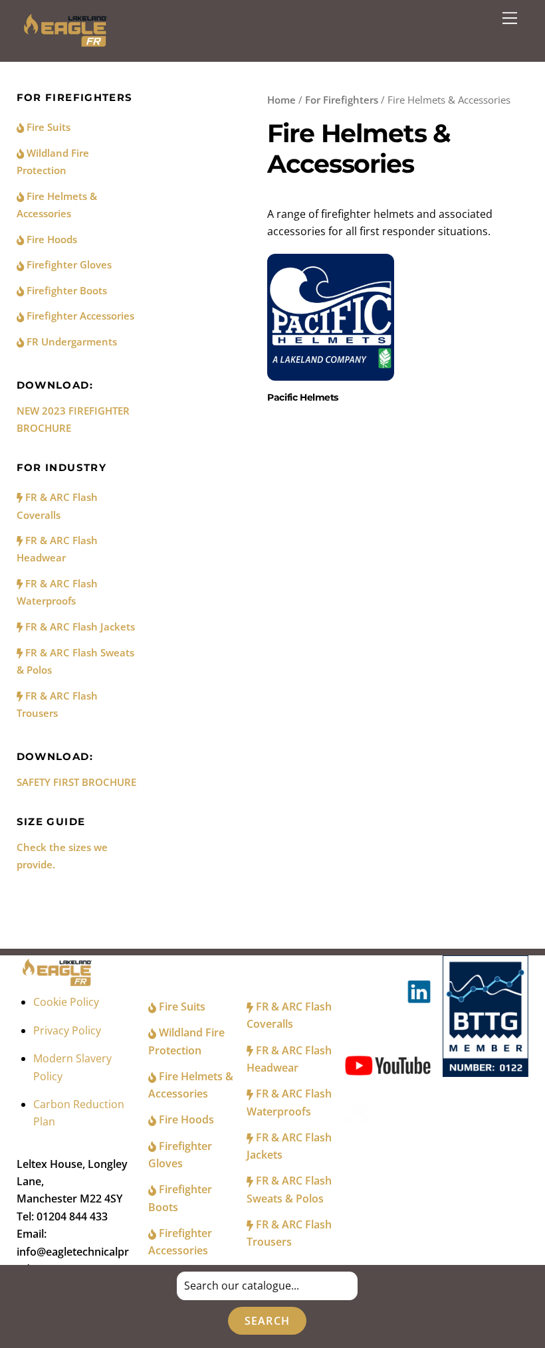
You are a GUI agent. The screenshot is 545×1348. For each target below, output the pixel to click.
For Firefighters (341, 99)
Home (281, 99)
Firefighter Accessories (79, 315)
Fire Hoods (50, 239)
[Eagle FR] (67, 44)
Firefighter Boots (65, 290)
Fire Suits (47, 127)
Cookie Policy (66, 1002)
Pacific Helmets (302, 397)
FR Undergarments (70, 341)
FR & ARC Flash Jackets (79, 626)
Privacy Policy (67, 1030)
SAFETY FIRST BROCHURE (76, 782)
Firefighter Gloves (68, 264)
